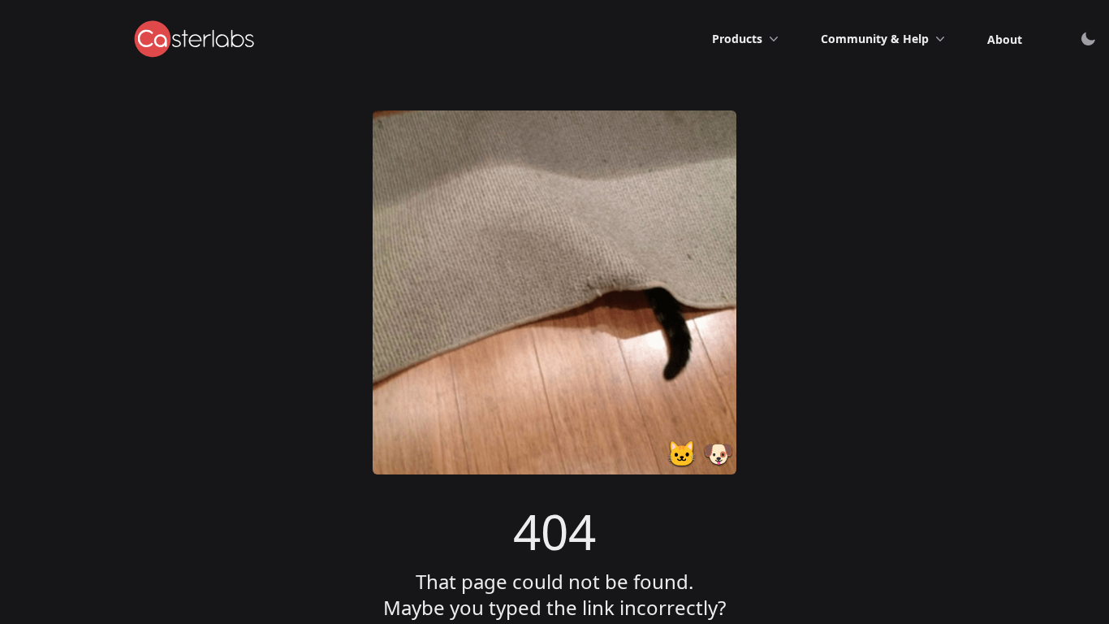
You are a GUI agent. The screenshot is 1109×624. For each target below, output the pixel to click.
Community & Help (875, 38)
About (1004, 39)
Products (737, 38)
